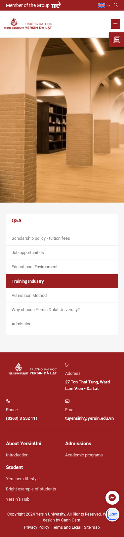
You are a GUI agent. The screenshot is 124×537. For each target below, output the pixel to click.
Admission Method (29, 295)
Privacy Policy (36, 527)
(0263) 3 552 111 (22, 418)
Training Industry (28, 281)
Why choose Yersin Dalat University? (46, 309)
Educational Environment (35, 266)
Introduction (17, 454)
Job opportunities (28, 252)
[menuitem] (104, 5)
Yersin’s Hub (17, 499)
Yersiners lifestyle (23, 478)
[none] (104, 5)
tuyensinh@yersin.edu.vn (89, 418)
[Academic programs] (116, 39)
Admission (21, 323)
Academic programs (84, 454)
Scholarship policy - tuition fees (41, 238)
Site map (92, 527)
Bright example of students (31, 488)
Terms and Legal (66, 527)
